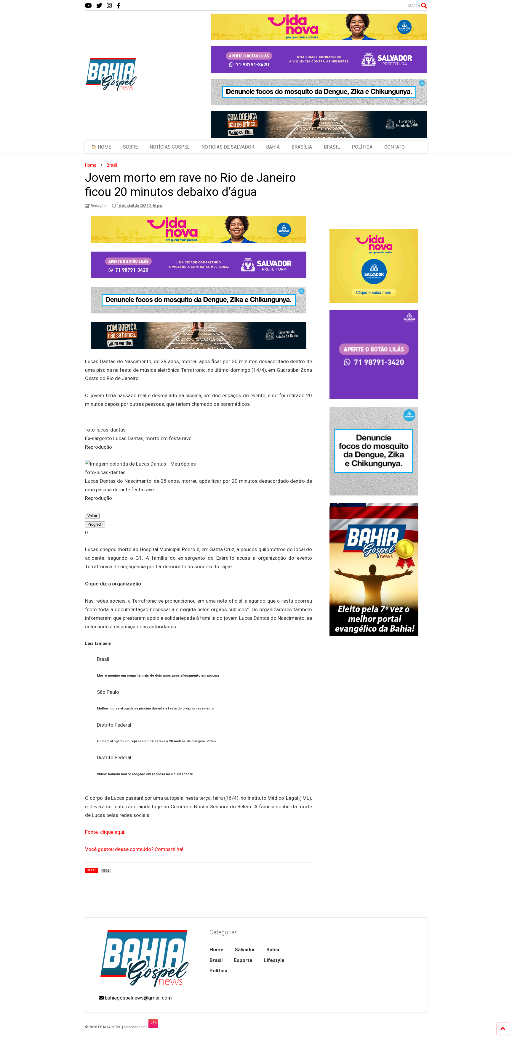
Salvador (245, 949)
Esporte (243, 960)
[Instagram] (109, 6)
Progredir (95, 524)
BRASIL (332, 147)
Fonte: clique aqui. (105, 832)
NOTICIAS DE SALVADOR (227, 147)
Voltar (92, 516)
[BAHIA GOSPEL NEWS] (111, 89)
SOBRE (130, 147)
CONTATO (394, 147)
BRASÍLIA (302, 147)
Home (216, 949)
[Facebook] (118, 6)
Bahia (272, 949)
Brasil (216, 960)
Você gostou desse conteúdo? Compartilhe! (134, 849)
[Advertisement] (374, 866)
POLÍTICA (362, 147)
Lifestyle (274, 960)
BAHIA (273, 147)
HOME (104, 147)
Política (218, 970)
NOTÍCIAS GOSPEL (170, 147)
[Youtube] (88, 6)
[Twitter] (99, 6)
